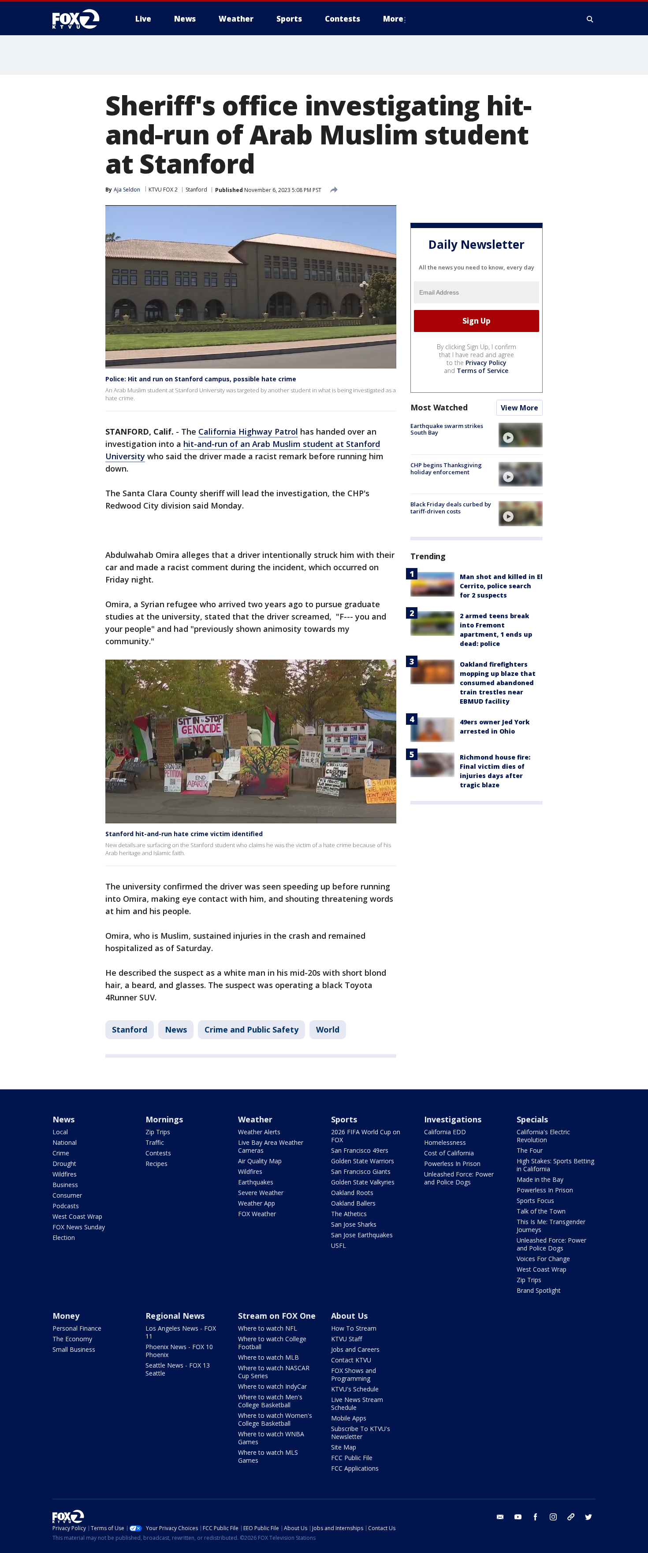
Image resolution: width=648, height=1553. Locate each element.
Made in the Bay (540, 1179)
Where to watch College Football (272, 1343)
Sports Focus (535, 1200)
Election (63, 1237)
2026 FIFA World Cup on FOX (365, 1136)
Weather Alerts (259, 1132)
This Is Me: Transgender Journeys (551, 1225)
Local (60, 1132)
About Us (349, 1315)
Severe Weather (260, 1192)
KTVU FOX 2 (163, 189)
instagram (553, 1517)
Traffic (154, 1142)
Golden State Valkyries (363, 1182)
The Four (530, 1150)
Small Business (73, 1349)
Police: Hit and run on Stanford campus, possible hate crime (200, 379)
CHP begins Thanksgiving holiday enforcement (446, 468)
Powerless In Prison (452, 1163)
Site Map (343, 1447)
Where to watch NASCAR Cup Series (273, 1372)
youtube (518, 1517)
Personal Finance (76, 1328)
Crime (60, 1153)
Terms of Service (482, 370)
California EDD (445, 1132)
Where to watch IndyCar (272, 1386)
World (327, 1029)
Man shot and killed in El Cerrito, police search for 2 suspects (501, 585)
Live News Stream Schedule (357, 1403)
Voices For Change (543, 1258)
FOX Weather (257, 1214)
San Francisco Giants (361, 1171)
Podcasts (65, 1206)
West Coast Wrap (77, 1216)
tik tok (571, 1517)
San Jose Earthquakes (362, 1235)
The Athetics (349, 1214)
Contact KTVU (351, 1360)
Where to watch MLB (268, 1357)
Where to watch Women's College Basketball (275, 1419)
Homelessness (445, 1142)
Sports (344, 1119)
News (176, 1029)
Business (65, 1184)
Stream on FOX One (277, 1315)
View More (519, 408)
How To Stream (353, 1328)
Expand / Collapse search (590, 19)
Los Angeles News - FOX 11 (180, 1332)
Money (65, 1315)
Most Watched (439, 407)
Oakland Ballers (353, 1203)
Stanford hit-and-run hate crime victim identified (184, 834)
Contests (158, 1153)
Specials (532, 1119)
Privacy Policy (486, 362)
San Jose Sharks (353, 1224)
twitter (588, 1517)
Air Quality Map (260, 1161)
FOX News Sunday (78, 1227)
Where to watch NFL (267, 1328)
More (393, 19)
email (500, 1517)
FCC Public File (351, 1457)
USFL (338, 1245)
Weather (255, 1119)
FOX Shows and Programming (353, 1374)
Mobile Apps (348, 1418)
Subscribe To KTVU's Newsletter (360, 1432)
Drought (64, 1163)
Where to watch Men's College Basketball (270, 1401)
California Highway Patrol (248, 431)
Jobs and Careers (355, 1349)
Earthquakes (255, 1182)
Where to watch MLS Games (268, 1456)
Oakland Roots (352, 1192)
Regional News (175, 1315)
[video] (521, 435)
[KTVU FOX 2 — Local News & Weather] (81, 19)
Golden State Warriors (362, 1161)
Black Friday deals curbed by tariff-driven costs (450, 507)
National (64, 1142)
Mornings (164, 1119)
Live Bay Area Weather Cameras (270, 1146)
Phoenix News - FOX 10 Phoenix (179, 1351)
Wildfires (64, 1174)
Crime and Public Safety (251, 1029)
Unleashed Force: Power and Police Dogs (459, 1178)
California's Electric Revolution (543, 1136)
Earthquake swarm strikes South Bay (446, 429)
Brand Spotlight (539, 1290)
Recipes (156, 1163)
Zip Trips (157, 1132)
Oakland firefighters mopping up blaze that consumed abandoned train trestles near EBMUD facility (498, 682)
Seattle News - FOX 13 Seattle (177, 1369)
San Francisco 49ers (359, 1150)
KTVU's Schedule (355, 1389)
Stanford (196, 189)
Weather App (256, 1203)
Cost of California (449, 1153)
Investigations (452, 1119)
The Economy (72, 1339)
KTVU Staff (346, 1339)
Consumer (67, 1195)
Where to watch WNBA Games (271, 1438)
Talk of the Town (541, 1211)
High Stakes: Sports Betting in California (555, 1165)
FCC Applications (355, 1468)
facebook (536, 1517)
